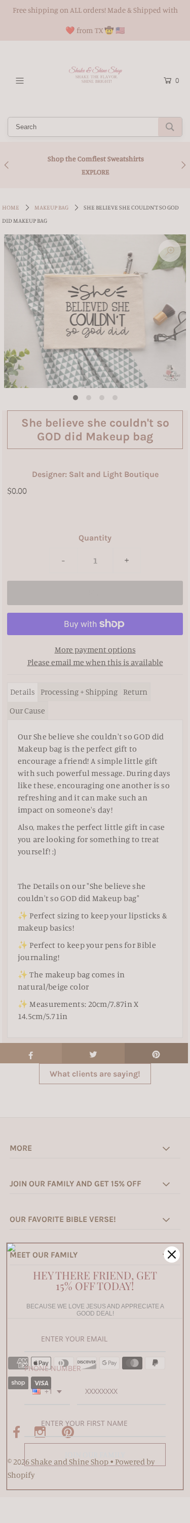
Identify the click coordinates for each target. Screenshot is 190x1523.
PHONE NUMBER (52, 1368)
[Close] (172, 1254)
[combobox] (47, 1392)
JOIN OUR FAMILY (95, 1454)
